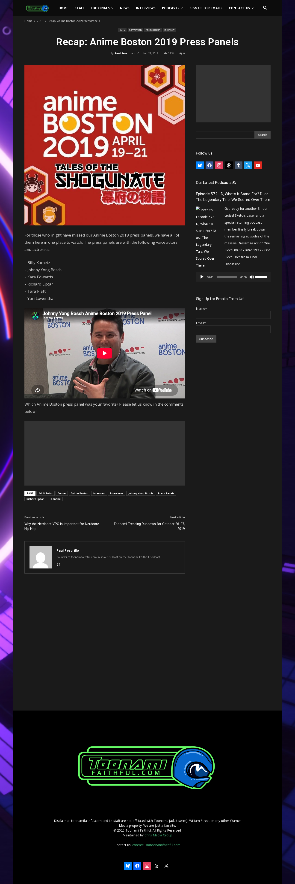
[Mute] (251, 277)
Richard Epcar (35, 499)
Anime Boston (153, 29)
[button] (265, 8)
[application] (233, 277)
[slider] (261, 276)
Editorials (100, 8)
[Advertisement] (104, 453)
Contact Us (239, 8)
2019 (40, 21)
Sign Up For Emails (206, 8)
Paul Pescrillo (124, 53)
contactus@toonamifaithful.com (156, 845)
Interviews (146, 8)
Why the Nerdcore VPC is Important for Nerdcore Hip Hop (61, 526)
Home (63, 8)
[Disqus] (104, 642)
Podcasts (170, 8)
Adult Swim (45, 493)
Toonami (55, 499)
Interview (169, 29)
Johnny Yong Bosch (140, 493)
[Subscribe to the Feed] (234, 182)
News (125, 8)
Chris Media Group (158, 835)
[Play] (202, 277)
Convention (135, 29)
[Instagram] (60, 565)
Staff (79, 8)
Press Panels (166, 493)
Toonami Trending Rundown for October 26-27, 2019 (149, 526)
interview (99, 493)
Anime (62, 493)
